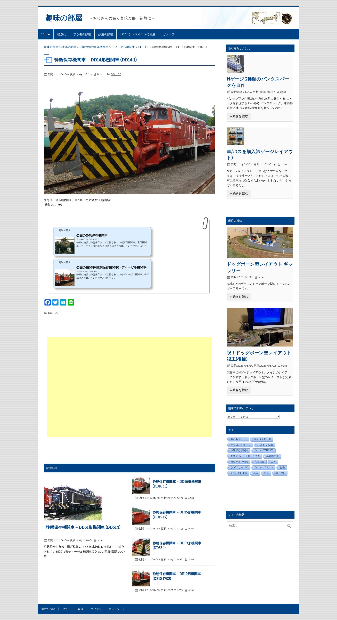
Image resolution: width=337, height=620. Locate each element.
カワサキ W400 (239, 461)
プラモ (66, 609)
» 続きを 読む (239, 116)
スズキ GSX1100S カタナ (245, 456)
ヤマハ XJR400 (239, 473)
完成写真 (259, 461)
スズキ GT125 (265, 444)
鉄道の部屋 (105, 34)
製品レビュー (239, 439)
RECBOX (280, 473)
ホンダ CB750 (262, 439)
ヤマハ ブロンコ (264, 467)
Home (45, 34)
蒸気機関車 (272, 456)
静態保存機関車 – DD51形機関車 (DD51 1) (83, 527)
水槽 (255, 473)
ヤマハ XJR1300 (264, 450)
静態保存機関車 (239, 450)
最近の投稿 (48, 609)
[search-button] (290, 524)
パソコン (96, 609)
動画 (266, 473)
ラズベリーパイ (239, 467)
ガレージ (168, 34)
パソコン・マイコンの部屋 (137, 34)
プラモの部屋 (82, 34)
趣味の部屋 (63, 17)
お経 (282, 467)
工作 (273, 461)
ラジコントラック (241, 444)
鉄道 (80, 609)
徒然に (61, 34)
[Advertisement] (129, 387)
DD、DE (116, 74)
